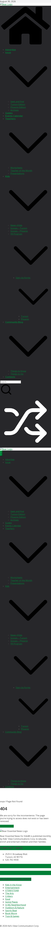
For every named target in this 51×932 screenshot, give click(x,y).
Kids (7, 176)
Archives (14, 110)
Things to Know (18, 371)
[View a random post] (25, 446)
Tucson (24, 316)
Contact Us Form (12, 873)
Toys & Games (12, 916)
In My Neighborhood (15, 904)
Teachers (10, 119)
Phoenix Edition (18, 107)
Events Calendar (14, 116)
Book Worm (11, 913)
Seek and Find (17, 101)
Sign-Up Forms (23, 277)
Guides (9, 113)
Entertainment (12, 887)
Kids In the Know (13, 884)
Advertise (10, 49)
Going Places (11, 902)
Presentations (17, 173)
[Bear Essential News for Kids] (25, 44)
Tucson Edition (17, 104)
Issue (8, 52)
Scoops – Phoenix (19, 231)
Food (7, 899)
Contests (10, 377)
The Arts (9, 893)
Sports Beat (11, 910)
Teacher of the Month (21, 170)
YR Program (16, 233)
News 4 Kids (16, 225)
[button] (28, 98)
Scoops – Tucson (18, 228)
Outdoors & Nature (14, 907)
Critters (9, 896)
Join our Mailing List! (15, 866)
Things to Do (16, 374)
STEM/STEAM (12, 890)
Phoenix (25, 319)
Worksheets (16, 167)
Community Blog (14, 322)
